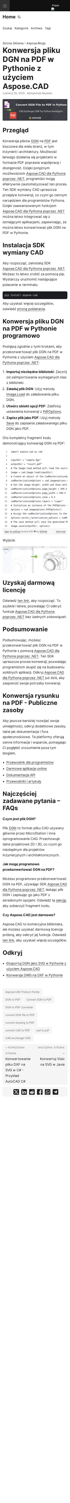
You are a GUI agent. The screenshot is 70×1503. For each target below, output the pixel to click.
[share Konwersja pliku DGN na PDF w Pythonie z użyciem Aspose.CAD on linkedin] (24, 1092)
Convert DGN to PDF (39, 999)
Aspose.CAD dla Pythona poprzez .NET (34, 211)
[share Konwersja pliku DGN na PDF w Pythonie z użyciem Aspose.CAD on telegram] (55, 1092)
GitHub (43, 531)
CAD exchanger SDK (18, 1038)
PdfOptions (52, 412)
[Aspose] (25, 5)
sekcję (61, 900)
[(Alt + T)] (19, 17)
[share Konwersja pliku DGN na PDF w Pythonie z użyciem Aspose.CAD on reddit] (32, 1092)
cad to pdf (42, 1030)
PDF (47, 141)
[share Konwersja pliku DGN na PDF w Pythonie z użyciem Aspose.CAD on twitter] (16, 1092)
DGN (35, 141)
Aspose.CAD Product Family (22, 991)
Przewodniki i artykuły (23, 781)
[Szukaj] (60, 10)
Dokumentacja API (20, 775)
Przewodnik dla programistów (30, 762)
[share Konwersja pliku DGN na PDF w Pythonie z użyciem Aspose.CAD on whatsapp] (47, 1092)
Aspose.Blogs (36, 43)
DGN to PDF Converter (19, 1007)
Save (10, 423)
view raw (61, 531)
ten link (23, 601)
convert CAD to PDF (17, 1030)
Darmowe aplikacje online (26, 769)
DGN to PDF (12, 999)
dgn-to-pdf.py (12, 531)
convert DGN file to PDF (20, 1015)
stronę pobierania (31, 309)
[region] (35, 489)
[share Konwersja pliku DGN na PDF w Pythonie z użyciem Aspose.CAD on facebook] (40, 1092)
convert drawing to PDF (19, 1022)
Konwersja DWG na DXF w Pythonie (34, 975)
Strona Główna (13, 43)
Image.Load (15, 394)
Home (9, 17)
